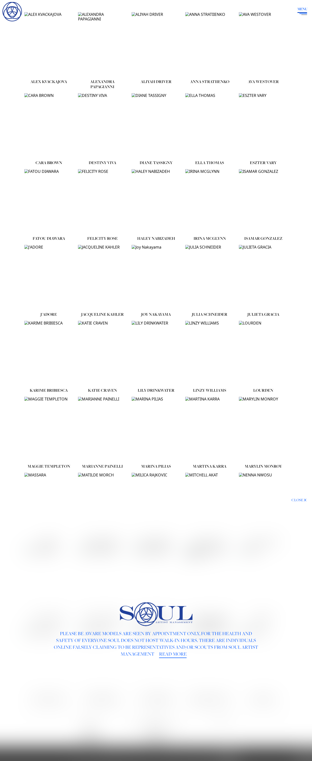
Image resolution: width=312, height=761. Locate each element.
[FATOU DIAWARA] (48, 201)
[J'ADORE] (48, 277)
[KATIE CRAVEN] (102, 353)
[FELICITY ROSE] (102, 201)
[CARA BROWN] (48, 125)
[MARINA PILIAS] (156, 429)
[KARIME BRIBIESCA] (48, 353)
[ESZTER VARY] (263, 125)
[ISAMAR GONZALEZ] (263, 201)
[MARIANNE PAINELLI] (102, 429)
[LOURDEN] (263, 353)
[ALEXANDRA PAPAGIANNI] (102, 44)
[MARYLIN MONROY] (263, 429)
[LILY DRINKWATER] (156, 353)
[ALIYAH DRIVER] (156, 44)
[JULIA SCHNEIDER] (209, 277)
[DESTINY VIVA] (102, 125)
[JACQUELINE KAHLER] (102, 277)
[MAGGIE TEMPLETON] (48, 429)
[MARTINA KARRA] (209, 429)
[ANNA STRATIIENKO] (209, 44)
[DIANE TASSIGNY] (156, 125)
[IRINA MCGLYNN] (209, 201)
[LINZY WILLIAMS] (209, 353)
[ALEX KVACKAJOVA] (48, 44)
